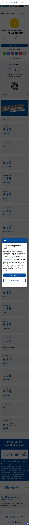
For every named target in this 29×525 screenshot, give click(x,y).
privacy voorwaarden (8, 259)
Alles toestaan (14, 275)
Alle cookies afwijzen (14, 284)
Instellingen (14, 280)
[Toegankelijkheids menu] (27, 523)
